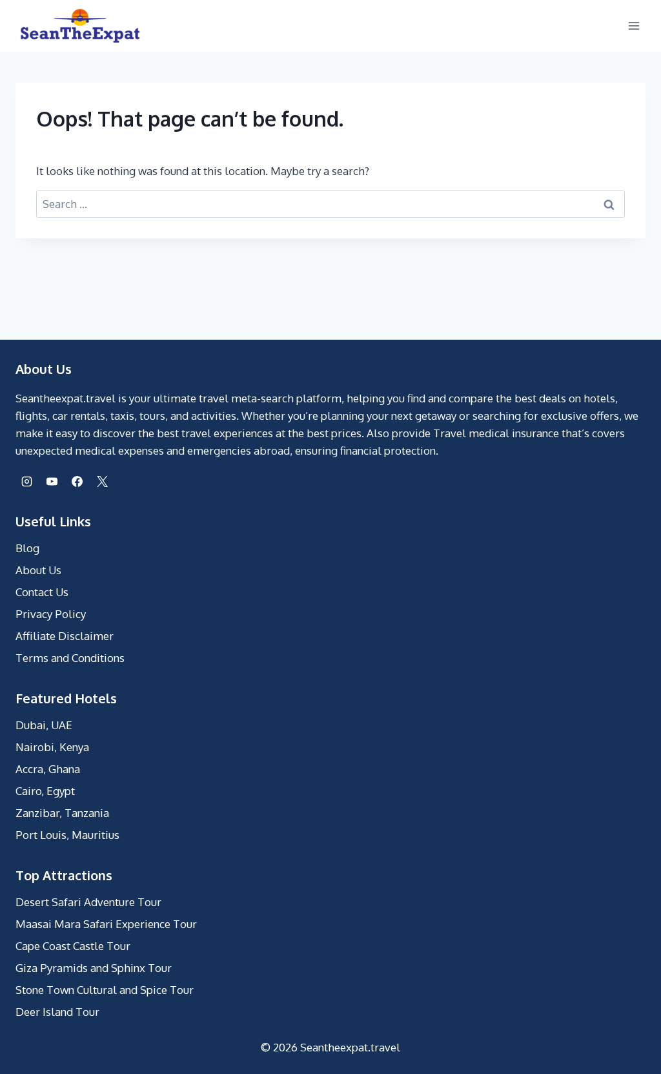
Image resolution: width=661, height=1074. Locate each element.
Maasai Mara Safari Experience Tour (106, 924)
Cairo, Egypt (45, 791)
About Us (38, 570)
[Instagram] (26, 481)
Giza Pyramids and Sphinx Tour (93, 968)
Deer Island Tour (57, 1011)
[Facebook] (77, 481)
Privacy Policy (50, 614)
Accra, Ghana (47, 769)
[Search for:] (330, 204)
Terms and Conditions (70, 658)
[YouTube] (52, 481)
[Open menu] (634, 25)
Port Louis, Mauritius (67, 835)
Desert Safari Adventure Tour (88, 902)
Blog (27, 548)
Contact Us (41, 592)
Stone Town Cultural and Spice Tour (104, 990)
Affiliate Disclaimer (64, 636)
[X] (102, 481)
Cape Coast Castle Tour (72, 946)
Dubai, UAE (43, 725)
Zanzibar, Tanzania (62, 813)
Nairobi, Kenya (52, 747)
